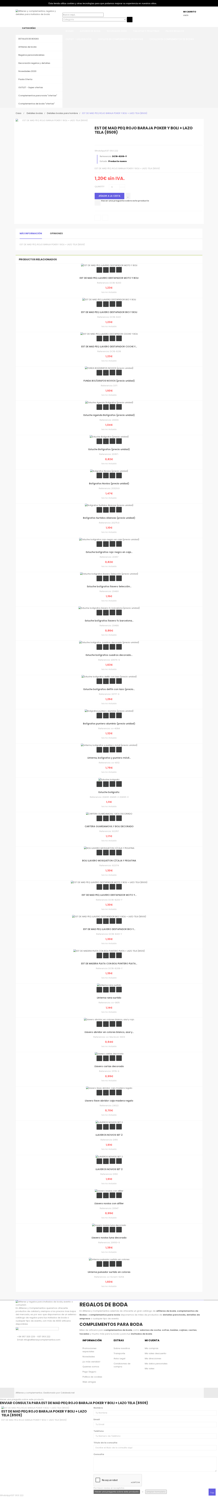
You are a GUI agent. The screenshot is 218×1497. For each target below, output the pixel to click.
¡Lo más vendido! (91, 1361)
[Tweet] (97, 140)
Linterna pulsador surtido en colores (109, 1272)
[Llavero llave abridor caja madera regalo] (109, 1087)
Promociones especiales (89, 1350)
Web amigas (89, 1381)
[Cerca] (63, 24)
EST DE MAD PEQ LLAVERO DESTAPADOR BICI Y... (109, 929)
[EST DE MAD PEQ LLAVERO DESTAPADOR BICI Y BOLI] (109, 299)
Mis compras (151, 1348)
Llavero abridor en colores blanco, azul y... (109, 1032)
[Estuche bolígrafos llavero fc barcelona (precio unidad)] (109, 608)
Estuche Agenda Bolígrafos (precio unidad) (109, 415)
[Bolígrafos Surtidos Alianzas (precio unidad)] (109, 505)
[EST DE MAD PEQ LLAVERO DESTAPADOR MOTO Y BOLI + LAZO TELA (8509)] (109, 882)
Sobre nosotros (122, 1348)
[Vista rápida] (119, 270)
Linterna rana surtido (109, 997)
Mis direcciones (153, 1358)
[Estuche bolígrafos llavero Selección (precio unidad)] (109, 573)
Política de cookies (92, 1376)
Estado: (104, 161)
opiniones (56, 233)
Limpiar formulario (156, 1491)
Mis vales (149, 1368)
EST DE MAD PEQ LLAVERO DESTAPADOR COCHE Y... (109, 346)
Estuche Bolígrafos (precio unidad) (109, 449)
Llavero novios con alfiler (109, 1203)
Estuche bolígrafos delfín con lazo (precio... (109, 689)
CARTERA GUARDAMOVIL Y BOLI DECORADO (109, 826)
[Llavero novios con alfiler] (109, 1190)
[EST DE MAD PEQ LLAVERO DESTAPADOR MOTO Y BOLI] (109, 265)
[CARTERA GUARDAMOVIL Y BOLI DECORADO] (109, 813)
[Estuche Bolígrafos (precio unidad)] (109, 436)
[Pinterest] (117, 140)
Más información (31, 233)
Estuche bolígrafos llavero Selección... (109, 586)
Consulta (99, 1454)
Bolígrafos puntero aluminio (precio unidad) (109, 723)
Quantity (99, 186)
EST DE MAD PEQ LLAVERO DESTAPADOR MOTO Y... (109, 895)
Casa (18, 113)
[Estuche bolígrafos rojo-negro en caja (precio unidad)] (109, 539)
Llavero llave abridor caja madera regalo (109, 1100)
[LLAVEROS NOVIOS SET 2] (109, 1122)
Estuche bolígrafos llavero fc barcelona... (109, 620)
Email (97, 1419)
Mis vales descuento (155, 1353)
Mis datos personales (156, 1363)
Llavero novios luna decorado (109, 1237)
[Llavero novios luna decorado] (109, 1225)
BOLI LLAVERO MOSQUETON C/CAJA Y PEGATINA (109, 860)
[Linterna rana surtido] (109, 985)
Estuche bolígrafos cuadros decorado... (109, 655)
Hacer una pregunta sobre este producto (125, 200)
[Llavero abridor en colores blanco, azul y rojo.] (109, 1019)
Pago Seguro (89, 1371)
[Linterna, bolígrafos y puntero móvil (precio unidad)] (109, 745)
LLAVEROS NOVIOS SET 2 (109, 1134)
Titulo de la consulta (105, 1442)
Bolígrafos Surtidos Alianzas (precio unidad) (109, 517)
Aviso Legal (119, 1358)
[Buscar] (63, 11)
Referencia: (106, 156)
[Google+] (110, 140)
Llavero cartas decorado (109, 1066)
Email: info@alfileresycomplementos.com (38, 1339)
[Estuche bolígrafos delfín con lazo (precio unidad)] (109, 676)
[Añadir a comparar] (98, 202)
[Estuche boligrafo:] (109, 779)
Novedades (89, 1356)
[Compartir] (104, 140)
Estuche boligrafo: (109, 792)
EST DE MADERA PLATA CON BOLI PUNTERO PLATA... (109, 963)
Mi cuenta (152, 1340)
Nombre (98, 1407)
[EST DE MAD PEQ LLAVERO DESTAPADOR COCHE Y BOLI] (109, 333)
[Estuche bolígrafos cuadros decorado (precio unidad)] (109, 642)
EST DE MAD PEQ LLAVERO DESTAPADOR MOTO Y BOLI (109, 278)
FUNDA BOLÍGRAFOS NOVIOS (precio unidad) (109, 380)
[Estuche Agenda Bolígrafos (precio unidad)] (109, 402)
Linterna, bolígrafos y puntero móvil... (109, 757)
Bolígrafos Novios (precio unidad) (109, 483)
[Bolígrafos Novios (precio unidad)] (109, 470)
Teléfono (99, 1431)
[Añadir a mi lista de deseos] (127, 196)
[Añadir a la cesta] (99, 270)
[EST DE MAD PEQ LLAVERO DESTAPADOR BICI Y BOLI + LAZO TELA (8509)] (109, 916)
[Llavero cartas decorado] (109, 1053)
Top (212, 1492)
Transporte (119, 1353)
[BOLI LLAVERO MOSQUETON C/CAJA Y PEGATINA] (109, 847)
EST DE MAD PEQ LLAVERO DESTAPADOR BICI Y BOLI (109, 312)
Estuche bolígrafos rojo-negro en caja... (109, 552)
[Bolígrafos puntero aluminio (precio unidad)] (109, 710)
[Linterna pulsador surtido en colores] (109, 1259)
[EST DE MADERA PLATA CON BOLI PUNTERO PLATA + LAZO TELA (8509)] (109, 950)
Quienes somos (91, 1366)
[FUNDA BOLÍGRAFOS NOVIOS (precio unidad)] (109, 368)
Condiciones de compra (122, 1365)
